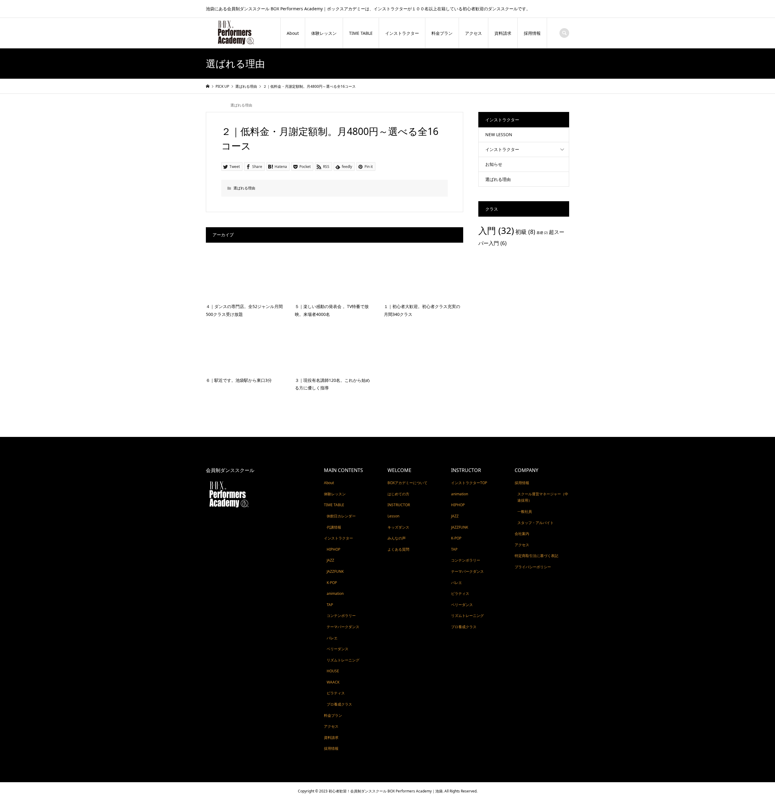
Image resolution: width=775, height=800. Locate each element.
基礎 (542, 233)
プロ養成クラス (339, 704)
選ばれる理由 (241, 105)
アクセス (473, 33)
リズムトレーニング (343, 660)
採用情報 (532, 33)
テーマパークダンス (343, 626)
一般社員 (524, 511)
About (293, 33)
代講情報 (334, 527)
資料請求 (502, 33)
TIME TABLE (361, 33)
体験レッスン (324, 33)
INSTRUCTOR (399, 504)
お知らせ (493, 164)
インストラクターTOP (469, 482)
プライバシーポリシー (533, 566)
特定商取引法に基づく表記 (536, 555)
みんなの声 (397, 538)
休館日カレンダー (341, 516)
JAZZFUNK (335, 571)
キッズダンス (398, 527)
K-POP (332, 582)
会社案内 (522, 533)
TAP (330, 604)
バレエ (332, 638)
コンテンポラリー (341, 615)
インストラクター (402, 33)
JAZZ (330, 560)
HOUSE (333, 671)
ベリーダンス (337, 648)
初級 (525, 232)
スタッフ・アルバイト (535, 522)
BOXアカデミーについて (407, 482)
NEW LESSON (498, 134)
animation (335, 593)
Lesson (393, 516)
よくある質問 (398, 549)
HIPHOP (333, 549)
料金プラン (442, 33)
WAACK (333, 682)
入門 (496, 231)
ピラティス (336, 693)
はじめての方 (398, 494)
